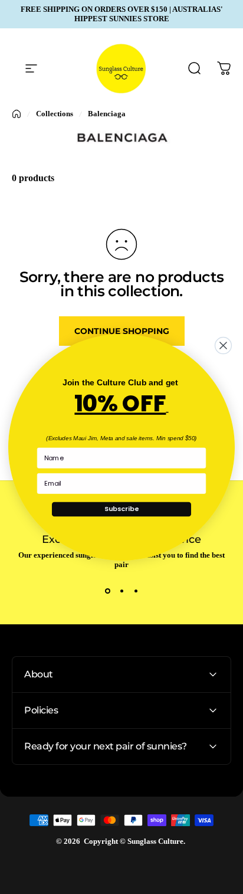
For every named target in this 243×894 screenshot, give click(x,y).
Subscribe (121, 508)
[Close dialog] (223, 345)
